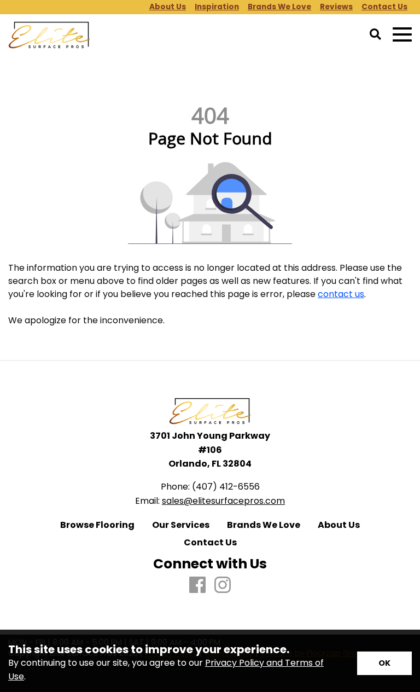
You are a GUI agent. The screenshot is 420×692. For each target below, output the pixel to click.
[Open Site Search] (375, 35)
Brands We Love (263, 525)
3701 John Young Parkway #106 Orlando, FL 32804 (210, 449)
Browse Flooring (97, 525)
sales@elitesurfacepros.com (223, 501)
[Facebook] (197, 586)
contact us (341, 294)
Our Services (180, 525)
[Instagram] (222, 586)
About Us (339, 525)
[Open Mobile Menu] (402, 34)
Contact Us (210, 542)
